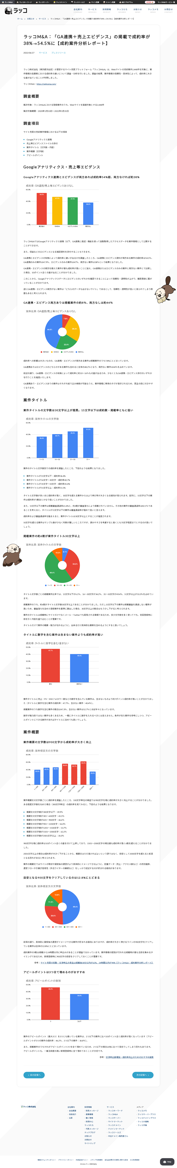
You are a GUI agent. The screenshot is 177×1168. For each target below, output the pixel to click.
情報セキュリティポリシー (47, 1160)
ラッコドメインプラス (147, 1118)
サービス (110, 1107)
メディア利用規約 (96, 1160)
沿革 (71, 1118)
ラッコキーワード (115, 1111)
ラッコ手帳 (142, 1125)
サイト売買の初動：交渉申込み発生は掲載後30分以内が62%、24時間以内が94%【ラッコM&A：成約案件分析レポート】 (97, 962)
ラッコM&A (113, 1114)
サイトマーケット (115, 1121)
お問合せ (88, 1140)
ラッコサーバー (114, 1118)
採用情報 (88, 1107)
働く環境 (89, 1118)
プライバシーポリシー (66, 1160)
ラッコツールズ (114, 1132)
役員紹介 (72, 1114)
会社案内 (71, 1107)
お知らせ (88, 1136)
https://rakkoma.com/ (46, 84)
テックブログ (89, 1132)
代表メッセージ (92, 1129)
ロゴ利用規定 (134, 1160)
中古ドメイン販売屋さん (118, 1136)
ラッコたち (89, 1125)
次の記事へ (141, 1075)
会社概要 (72, 1111)
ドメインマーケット (116, 1129)
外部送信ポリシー (82, 1160)
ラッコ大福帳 (143, 1121)
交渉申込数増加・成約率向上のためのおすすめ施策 (130, 1057)
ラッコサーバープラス (147, 1114)
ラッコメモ (142, 1111)
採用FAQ (89, 1121)
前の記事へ (35, 1075)
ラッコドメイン (114, 1125)
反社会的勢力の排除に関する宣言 (116, 1160)
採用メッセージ (92, 1111)
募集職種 (89, 1114)
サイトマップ (89, 1143)
